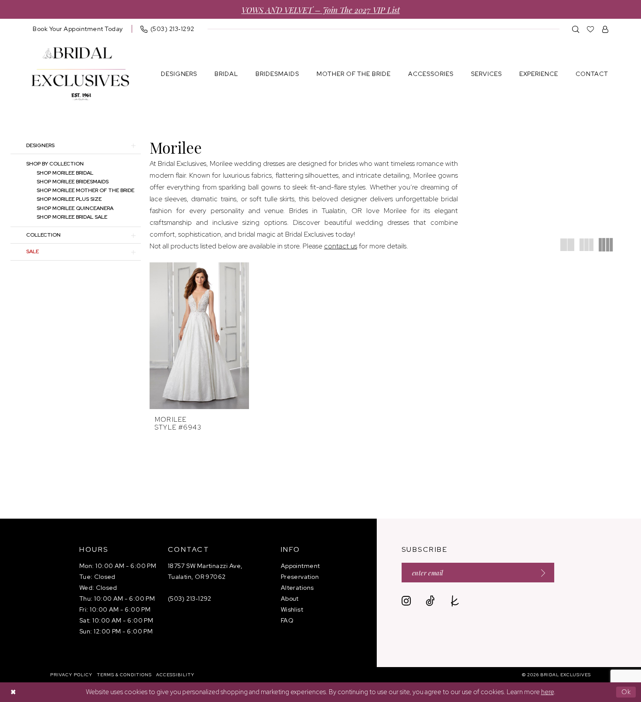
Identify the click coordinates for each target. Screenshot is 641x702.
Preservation (300, 577)
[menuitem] (78, 29)
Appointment (300, 566)
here (547, 692)
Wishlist (292, 609)
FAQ (287, 620)
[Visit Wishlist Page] (590, 29)
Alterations (297, 588)
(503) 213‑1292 (189, 598)
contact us (340, 246)
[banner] (80, 74)
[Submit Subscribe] (540, 572)
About (290, 598)
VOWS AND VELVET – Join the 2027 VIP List (321, 9)
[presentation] (199, 335)
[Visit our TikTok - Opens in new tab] (430, 600)
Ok (626, 692)
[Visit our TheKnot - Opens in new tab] (455, 600)
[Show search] (575, 29)
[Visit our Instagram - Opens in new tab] (406, 600)
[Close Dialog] (13, 692)
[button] (605, 29)
